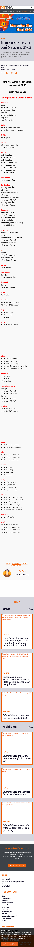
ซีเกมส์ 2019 (15, 563)
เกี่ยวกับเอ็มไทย (6, 886)
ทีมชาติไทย (24, 563)
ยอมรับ (4, 944)
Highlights (6, 712)
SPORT (3, 38)
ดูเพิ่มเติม (30, 609)
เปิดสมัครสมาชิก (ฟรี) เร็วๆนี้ (17, 865)
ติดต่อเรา (5, 884)
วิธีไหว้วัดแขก (6, 914)
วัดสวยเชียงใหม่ (6, 898)
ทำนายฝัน (11, 11)
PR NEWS (6, 634)
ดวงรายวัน (5, 905)
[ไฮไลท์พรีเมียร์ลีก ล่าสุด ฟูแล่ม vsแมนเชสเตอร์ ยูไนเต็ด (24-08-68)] (17, 741)
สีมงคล (4, 921)
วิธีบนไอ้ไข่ (5, 909)
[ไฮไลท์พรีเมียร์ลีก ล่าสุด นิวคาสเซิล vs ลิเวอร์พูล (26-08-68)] (17, 700)
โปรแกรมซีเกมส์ (16, 565)
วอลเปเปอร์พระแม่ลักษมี (9, 916)
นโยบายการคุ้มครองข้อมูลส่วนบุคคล (13, 882)
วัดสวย (4, 896)
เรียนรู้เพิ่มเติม (13, 944)
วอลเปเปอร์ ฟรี (6, 918)
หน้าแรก (4, 11)
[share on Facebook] (7, 73)
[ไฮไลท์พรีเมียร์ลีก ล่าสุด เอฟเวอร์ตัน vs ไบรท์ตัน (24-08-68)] (17, 777)
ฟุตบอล (3, 250)
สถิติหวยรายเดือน (7, 903)
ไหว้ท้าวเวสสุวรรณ (7, 912)
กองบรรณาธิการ (22, 574)
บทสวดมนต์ (5, 907)
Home (3, 65)
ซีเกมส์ (8, 563)
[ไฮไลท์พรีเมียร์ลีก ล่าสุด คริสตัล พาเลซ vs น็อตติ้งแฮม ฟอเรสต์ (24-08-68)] (17, 810)
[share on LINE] (16, 73)
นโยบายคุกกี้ (6, 879)
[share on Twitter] (12, 73)
